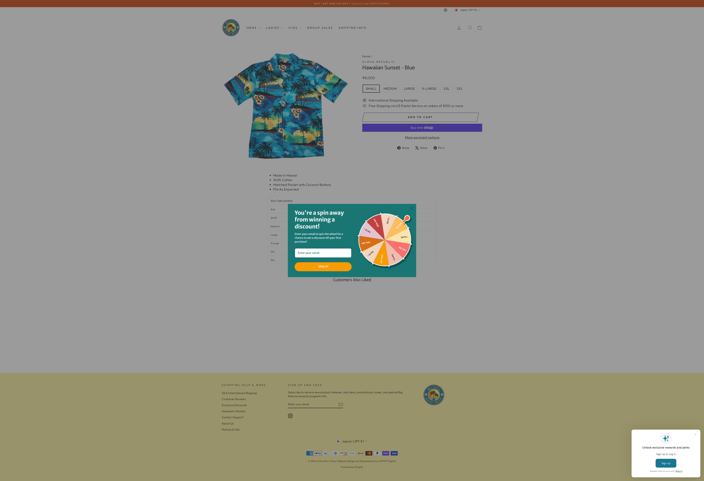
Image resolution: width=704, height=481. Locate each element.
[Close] (411, 208)
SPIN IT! (323, 266)
